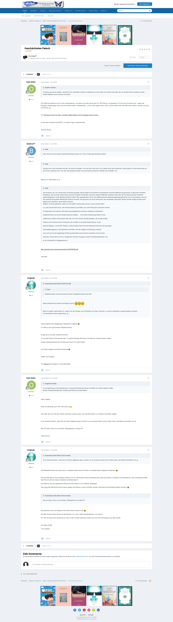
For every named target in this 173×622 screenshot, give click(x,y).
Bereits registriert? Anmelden (124, 4)
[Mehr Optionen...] (148, 82)
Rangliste (51, 16)
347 (32, 161)
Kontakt (90, 615)
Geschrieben (49, 82)
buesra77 (31, 144)
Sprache (83, 615)
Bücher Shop (93, 10)
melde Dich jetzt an (82, 556)
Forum (25, 10)
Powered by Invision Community (86, 619)
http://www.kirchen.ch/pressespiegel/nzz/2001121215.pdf (59, 249)
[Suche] (150, 10)
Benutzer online (39, 16)
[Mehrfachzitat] (42, 135)
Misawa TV (68, 10)
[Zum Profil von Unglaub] (31, 285)
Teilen (133, 57)
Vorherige (29, 74)
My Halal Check (81, 10)
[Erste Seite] (23, 74)
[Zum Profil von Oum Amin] (31, 89)
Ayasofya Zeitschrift (55, 10)
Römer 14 (47, 364)
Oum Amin (31, 82)
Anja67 (34, 56)
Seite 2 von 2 (47, 74)
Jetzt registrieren (144, 4)
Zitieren (48, 136)
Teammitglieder (26, 16)
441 (32, 295)
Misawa (43, 10)
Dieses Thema (140, 10)
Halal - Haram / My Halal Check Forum (54, 58)
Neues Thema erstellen (112, 65)
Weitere (103, 10)
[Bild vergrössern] (50, 108)
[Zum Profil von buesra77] (31, 150)
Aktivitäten (33, 10)
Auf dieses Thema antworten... (44, 564)
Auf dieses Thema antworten (138, 65)
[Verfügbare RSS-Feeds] (150, 580)
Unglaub (31, 278)
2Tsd (32, 99)
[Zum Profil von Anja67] (25, 57)
